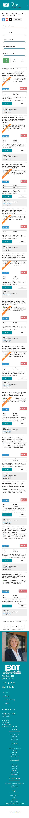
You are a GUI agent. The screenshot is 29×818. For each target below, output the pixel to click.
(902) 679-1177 (14, 754)
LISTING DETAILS (7, 103)
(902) (12, 787)
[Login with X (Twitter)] (10, 20)
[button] (3, 683)
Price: (8, 26)
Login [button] (17, 19)
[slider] (3, 28)
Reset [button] (14, 60)
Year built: (9, 46)
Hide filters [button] (22, 60)
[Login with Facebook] (3, 20)
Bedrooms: (8, 33)
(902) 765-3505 (14, 772)
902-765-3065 (15, 774)
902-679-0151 (15, 756)
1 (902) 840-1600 (7, 111)
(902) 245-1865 (14, 801)
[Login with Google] (7, 20)
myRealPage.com (17, 811)
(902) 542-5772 (14, 740)
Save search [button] (6, 60)
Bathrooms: (8, 39)
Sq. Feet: (8, 53)
